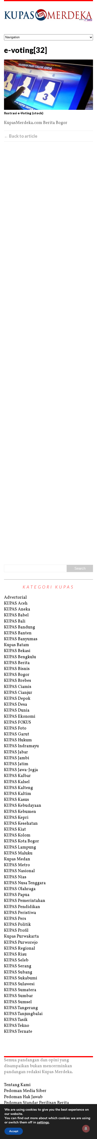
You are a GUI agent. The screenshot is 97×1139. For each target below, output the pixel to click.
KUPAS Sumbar (18, 996)
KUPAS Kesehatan (21, 824)
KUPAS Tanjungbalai (23, 1014)
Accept (13, 1131)
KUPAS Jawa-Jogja (21, 770)
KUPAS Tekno (16, 1026)
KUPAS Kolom (17, 835)
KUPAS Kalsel (17, 782)
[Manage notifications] (86, 1128)
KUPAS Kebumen (20, 812)
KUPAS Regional (19, 948)
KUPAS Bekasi (17, 651)
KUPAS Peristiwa (20, 913)
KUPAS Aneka (17, 609)
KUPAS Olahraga (20, 889)
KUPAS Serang (17, 966)
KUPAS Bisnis (17, 669)
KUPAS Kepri (16, 818)
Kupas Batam (16, 645)
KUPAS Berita (17, 663)
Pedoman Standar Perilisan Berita (36, 1103)
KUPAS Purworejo (21, 943)
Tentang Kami (17, 1085)
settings (43, 1122)
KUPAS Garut (16, 734)
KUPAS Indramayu (21, 746)
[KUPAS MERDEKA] (48, 17)
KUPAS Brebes (17, 681)
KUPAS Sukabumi (20, 978)
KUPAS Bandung (19, 627)
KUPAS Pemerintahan (24, 901)
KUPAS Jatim (16, 764)
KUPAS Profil (16, 931)
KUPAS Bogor (16, 675)
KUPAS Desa (15, 705)
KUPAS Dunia (16, 710)
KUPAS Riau (15, 954)
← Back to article (20, 136)
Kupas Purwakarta (21, 936)
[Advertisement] (48, 352)
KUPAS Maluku (18, 853)
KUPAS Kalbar (17, 776)
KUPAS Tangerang (21, 1008)
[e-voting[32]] (48, 85)
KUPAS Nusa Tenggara (25, 883)
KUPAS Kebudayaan (22, 806)
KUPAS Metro (17, 865)
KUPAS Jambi (16, 758)
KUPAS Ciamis (17, 687)
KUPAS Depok (17, 699)
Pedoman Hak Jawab (23, 1097)
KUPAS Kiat (15, 829)
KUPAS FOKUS (17, 722)
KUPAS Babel (16, 615)
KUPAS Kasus (16, 800)
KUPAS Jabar (16, 752)
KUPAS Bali (14, 621)
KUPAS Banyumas (20, 639)
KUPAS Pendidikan (22, 907)
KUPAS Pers (15, 919)
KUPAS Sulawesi (19, 984)
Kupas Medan (17, 859)
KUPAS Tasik (16, 1020)
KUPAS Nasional (19, 871)
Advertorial (15, 598)
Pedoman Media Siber (25, 1091)
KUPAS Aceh (16, 603)
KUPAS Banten (18, 633)
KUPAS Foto (15, 728)
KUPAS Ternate (18, 1032)
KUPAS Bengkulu (20, 657)
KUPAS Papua (16, 895)
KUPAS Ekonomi (19, 717)
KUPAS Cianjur (18, 693)
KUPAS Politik (17, 925)
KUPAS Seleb (16, 960)
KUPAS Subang (18, 972)
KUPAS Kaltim (17, 794)
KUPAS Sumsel (18, 1002)
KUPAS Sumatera (20, 990)
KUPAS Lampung (20, 847)
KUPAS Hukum (18, 740)
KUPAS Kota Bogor (21, 841)
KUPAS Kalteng (18, 788)
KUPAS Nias (15, 877)
